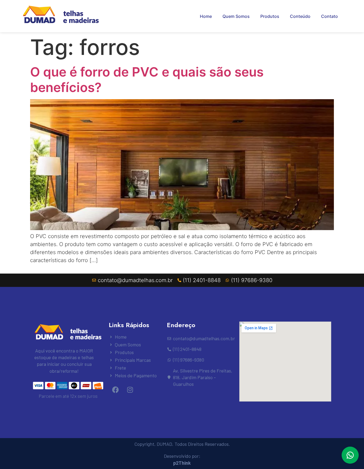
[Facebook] (115, 389)
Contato (329, 16)
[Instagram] (130, 389)
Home (206, 16)
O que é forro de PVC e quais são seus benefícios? (147, 79)
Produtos (269, 16)
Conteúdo (300, 16)
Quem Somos (236, 16)
